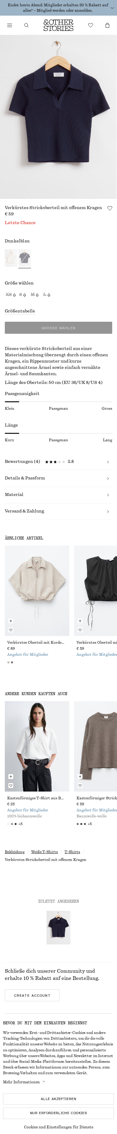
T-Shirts (72, 852)
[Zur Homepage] (58, 25)
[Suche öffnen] (26, 25)
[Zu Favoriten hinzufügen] (109, 208)
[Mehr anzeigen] (112, 7)
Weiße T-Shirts (44, 852)
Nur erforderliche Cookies (58, 1113)
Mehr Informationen (21, 1082)
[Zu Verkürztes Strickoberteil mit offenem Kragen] (58, 927)
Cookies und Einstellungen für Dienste (58, 1127)
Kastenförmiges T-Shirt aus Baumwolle (37, 798)
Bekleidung (15, 852)
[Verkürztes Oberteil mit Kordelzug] (37, 591)
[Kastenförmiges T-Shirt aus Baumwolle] (37, 746)
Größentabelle (20, 311)
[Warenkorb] (107, 25)
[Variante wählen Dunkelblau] (24, 258)
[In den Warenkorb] (10, 621)
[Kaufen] (9, 25)
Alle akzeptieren (58, 1099)
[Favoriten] (90, 25)
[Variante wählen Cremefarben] (11, 258)
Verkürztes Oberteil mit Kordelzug (37, 642)
